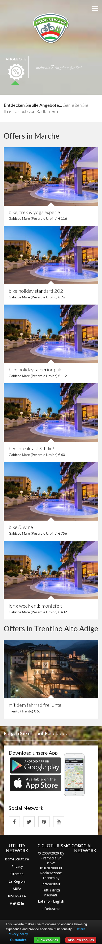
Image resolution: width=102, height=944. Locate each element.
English (58, 901)
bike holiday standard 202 (36, 291)
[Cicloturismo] (14, 821)
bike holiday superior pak (35, 369)
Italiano (44, 901)
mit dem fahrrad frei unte (35, 705)
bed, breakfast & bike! (31, 448)
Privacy (17, 866)
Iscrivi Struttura (17, 859)
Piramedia (50, 884)
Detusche (52, 908)
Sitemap (17, 873)
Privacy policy (18, 934)
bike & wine (21, 527)
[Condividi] (11, 903)
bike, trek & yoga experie (34, 212)
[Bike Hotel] (51, 27)
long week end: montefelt (35, 606)
